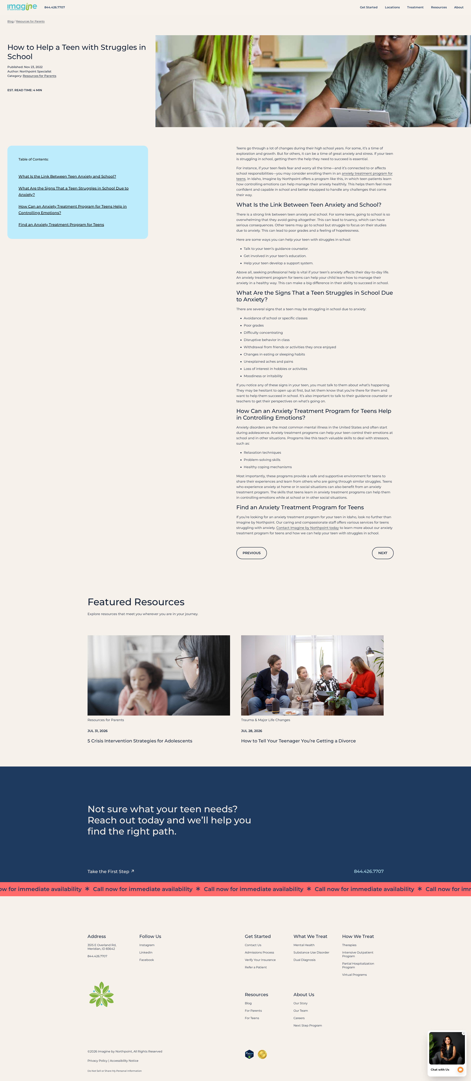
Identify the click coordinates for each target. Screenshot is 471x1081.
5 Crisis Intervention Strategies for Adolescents (140, 741)
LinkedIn (145, 952)
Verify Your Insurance (260, 960)
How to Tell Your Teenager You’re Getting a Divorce (298, 741)
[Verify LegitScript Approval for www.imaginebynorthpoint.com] (249, 1054)
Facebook (146, 960)
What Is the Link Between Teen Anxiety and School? (67, 176)
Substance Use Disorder (311, 952)
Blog (10, 21)
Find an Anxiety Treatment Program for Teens (61, 224)
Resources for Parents (30, 21)
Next (382, 553)
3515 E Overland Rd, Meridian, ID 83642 (102, 947)
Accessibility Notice (124, 1060)
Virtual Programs (354, 974)
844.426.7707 (54, 7)
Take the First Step (108, 871)
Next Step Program (308, 1025)
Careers (299, 1018)
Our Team (301, 1010)
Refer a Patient (256, 967)
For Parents (253, 1010)
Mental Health (304, 945)
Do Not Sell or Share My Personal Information (115, 1070)
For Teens (252, 1018)
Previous (252, 553)
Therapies (349, 945)
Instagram (147, 945)
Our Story (301, 1003)
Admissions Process (259, 952)
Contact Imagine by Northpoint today (307, 528)
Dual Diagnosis (305, 960)
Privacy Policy (98, 1060)
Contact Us (253, 945)
